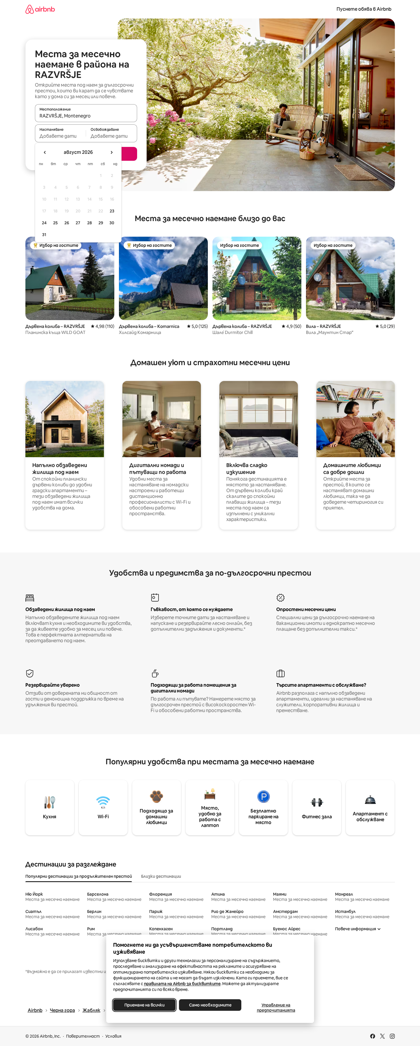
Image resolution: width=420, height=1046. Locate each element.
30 (111, 222)
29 (100, 222)
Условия (113, 1036)
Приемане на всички (144, 1005)
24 (44, 222)
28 (89, 222)
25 (55, 222)
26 (66, 222)
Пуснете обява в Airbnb (364, 9)
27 (78, 222)
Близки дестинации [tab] (161, 876)
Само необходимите (210, 1005)
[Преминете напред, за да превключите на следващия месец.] (111, 152)
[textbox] (60, 135)
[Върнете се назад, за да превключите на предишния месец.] (45, 152)
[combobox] (86, 115)
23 (112, 211)
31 (44, 234)
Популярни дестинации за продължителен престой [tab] (78, 876)
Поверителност (83, 1036)
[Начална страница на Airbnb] (40, 9)
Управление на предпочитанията (276, 1007)
